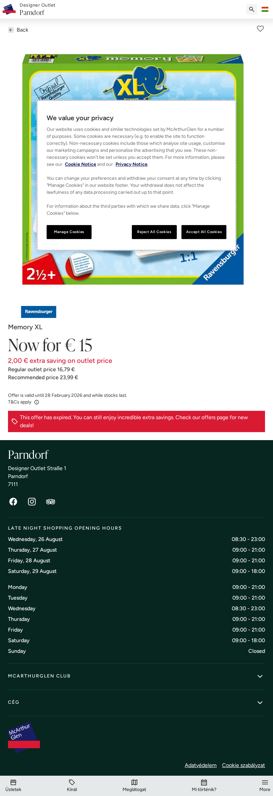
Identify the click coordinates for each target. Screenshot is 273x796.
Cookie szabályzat (243, 765)
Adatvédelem (201, 765)
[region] (136, 175)
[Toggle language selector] (265, 9)
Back (22, 30)
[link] (38, 9)
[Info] (36, 402)
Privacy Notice (131, 164)
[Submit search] (251, 9)
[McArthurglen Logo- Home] (9, 9)
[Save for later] (260, 28)
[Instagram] (32, 501)
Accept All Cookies (204, 231)
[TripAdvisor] (50, 501)
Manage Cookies (69, 231)
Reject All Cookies (154, 231)
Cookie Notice (80, 164)
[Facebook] (13, 501)
